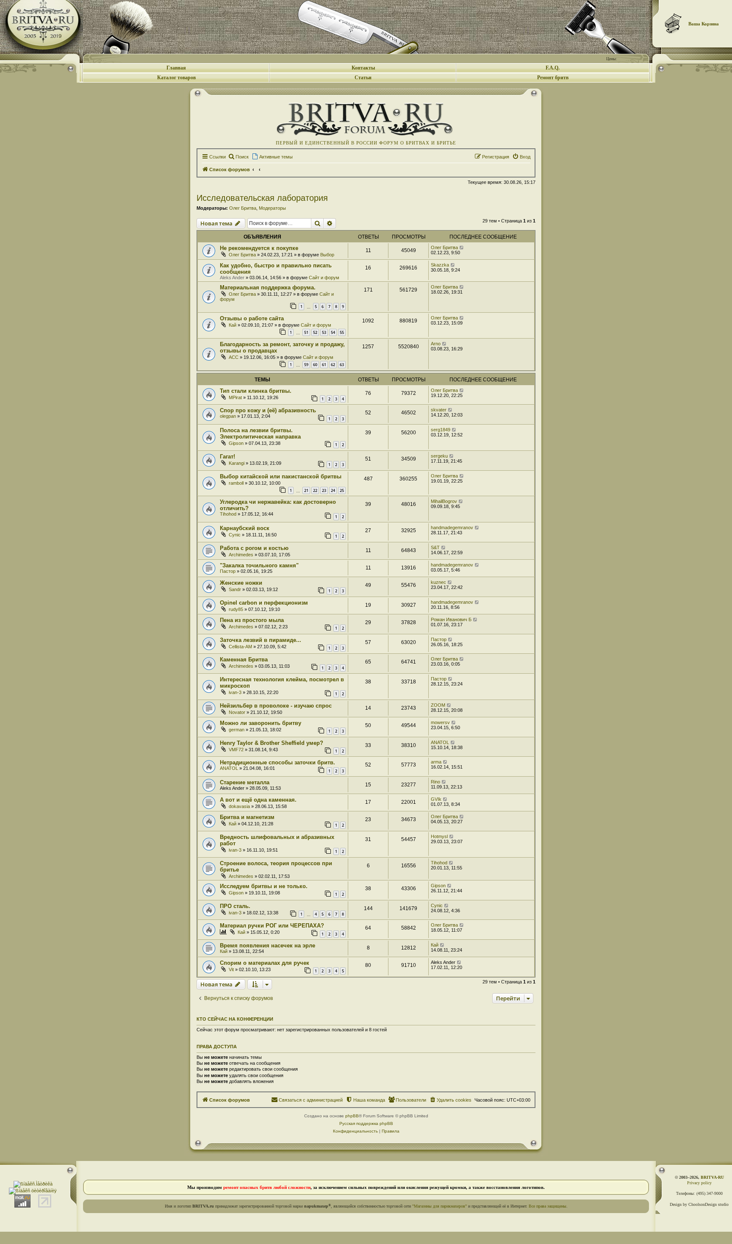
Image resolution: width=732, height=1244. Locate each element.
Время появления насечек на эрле (267, 945)
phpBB (352, 1115)
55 (342, 332)
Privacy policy (699, 1182)
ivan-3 (235, 692)
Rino (435, 781)
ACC (233, 357)
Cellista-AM (240, 646)
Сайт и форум (324, 277)
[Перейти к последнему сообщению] (462, 247)
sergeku (439, 455)
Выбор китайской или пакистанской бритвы (280, 476)
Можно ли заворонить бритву (260, 723)
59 (306, 364)
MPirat (235, 397)
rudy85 (236, 609)
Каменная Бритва (244, 659)
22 (315, 490)
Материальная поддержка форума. (268, 287)
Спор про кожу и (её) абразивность (268, 410)
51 (306, 332)
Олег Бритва (242, 208)
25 (342, 490)
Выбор (327, 254)
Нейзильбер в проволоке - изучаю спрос (276, 706)
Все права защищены (547, 1206)
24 (333, 490)
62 (333, 364)
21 (306, 490)
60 (315, 364)
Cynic (235, 534)
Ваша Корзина (703, 23)
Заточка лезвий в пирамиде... (260, 640)
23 (324, 490)
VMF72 (236, 749)
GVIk (436, 799)
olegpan (228, 416)
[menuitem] (238, 157)
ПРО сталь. (235, 906)
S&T (435, 547)
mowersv (440, 722)
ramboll (236, 483)
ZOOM (438, 705)
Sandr (235, 589)
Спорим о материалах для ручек (264, 963)
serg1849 (440, 429)
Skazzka (440, 264)
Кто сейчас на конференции (235, 1019)
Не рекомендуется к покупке (259, 248)
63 (342, 364)
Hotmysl (439, 836)
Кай (232, 325)
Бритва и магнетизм (247, 817)
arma (436, 761)
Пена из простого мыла (252, 620)
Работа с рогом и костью (254, 548)
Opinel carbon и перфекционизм (264, 603)
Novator (237, 712)
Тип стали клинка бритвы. (255, 391)
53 (324, 332)
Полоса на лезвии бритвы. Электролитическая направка (260, 433)
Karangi (236, 463)
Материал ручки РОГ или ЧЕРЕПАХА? (272, 925)
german (236, 729)
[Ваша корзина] (673, 23)
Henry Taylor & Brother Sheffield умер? (271, 743)
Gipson (236, 443)
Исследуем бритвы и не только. (264, 886)
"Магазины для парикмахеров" (439, 1206)
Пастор (228, 571)
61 (324, 364)
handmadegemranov (452, 527)
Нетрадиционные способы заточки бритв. (277, 762)
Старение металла (244, 782)
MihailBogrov (444, 501)
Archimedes (241, 554)
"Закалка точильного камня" (259, 565)
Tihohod (228, 513)
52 (315, 332)
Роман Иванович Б (451, 619)
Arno (436, 343)
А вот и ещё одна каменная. (258, 800)
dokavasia (239, 806)
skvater (438, 409)
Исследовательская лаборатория (262, 198)
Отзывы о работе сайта (252, 318)
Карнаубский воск (244, 528)
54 (333, 332)
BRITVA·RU (712, 1177)
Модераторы (272, 208)
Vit (231, 969)
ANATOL (440, 742)
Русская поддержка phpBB (366, 1123)
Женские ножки (241, 583)
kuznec (438, 582)
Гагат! (227, 456)
